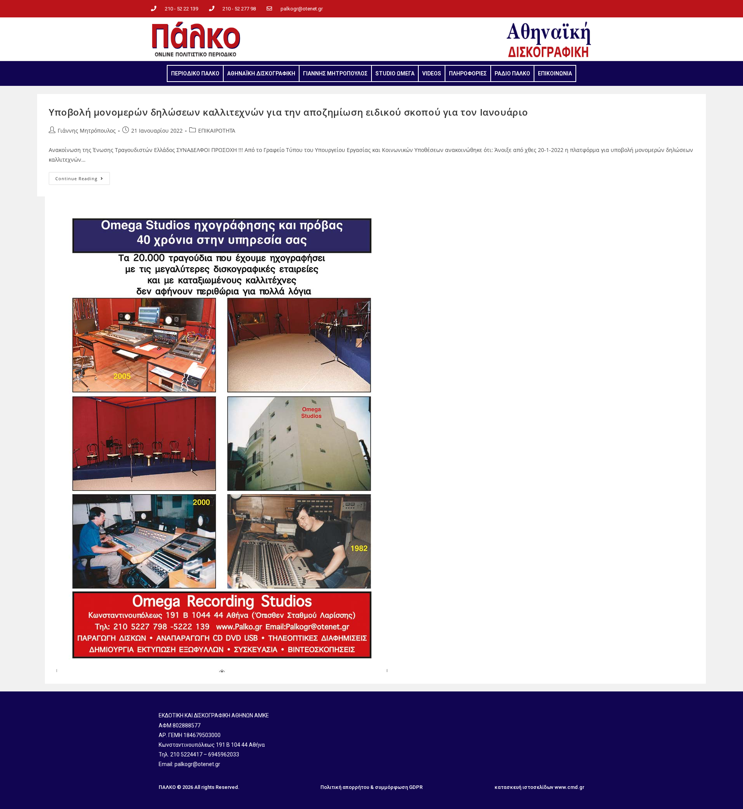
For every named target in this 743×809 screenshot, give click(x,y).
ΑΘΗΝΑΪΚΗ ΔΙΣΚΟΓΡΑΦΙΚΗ (261, 73)
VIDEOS (431, 73)
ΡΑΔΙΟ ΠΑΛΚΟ (512, 73)
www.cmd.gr (569, 787)
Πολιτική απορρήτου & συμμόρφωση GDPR (371, 787)
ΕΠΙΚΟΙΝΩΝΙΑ (555, 73)
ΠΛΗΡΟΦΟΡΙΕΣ (468, 73)
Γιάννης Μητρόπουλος (87, 130)
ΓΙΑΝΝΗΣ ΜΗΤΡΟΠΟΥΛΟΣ (335, 73)
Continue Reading (82, 176)
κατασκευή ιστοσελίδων (524, 787)
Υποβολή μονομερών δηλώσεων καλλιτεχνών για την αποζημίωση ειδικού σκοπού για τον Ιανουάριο (288, 112)
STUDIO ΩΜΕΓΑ (394, 73)
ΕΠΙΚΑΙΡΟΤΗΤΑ (216, 130)
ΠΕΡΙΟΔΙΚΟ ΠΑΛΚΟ (195, 73)
